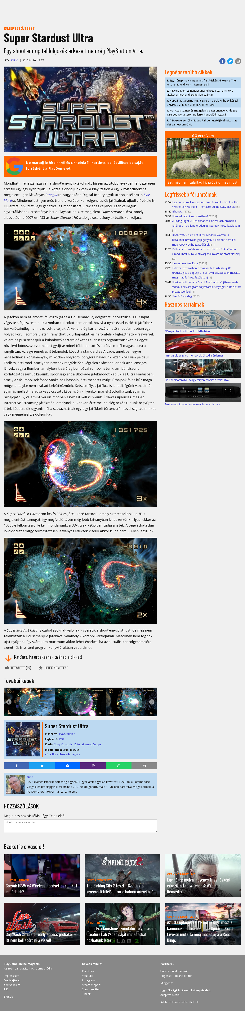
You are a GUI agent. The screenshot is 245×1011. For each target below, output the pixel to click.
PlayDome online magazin (22, 964)
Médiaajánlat (12, 980)
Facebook (88, 971)
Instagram (88, 980)
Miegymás (166, 983)
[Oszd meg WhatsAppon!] (118, 765)
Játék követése (55, 668)
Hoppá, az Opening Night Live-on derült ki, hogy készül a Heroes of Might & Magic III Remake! (202, 102)
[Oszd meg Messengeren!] (67, 765)
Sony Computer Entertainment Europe (77, 744)
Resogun (52, 194)
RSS (6, 989)
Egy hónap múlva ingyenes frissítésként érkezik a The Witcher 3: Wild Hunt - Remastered (201, 82)
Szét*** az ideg (182, 296)
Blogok (8, 996)
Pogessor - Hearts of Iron (176, 976)
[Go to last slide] (8, 702)
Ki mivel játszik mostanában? (190, 216)
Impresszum (11, 976)
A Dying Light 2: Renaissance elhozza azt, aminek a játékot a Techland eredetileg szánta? (200, 92)
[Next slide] (151, 702)
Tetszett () (20, 668)
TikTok (86, 994)
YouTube (87, 976)
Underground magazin (174, 971)
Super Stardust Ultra (66, 725)
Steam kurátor (91, 989)
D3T (62, 739)
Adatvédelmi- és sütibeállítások (179, 1002)
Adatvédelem (12, 985)
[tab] (79, 713)
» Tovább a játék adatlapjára (62, 754)
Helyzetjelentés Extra (185, 263)
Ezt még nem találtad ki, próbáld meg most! (202, 182)
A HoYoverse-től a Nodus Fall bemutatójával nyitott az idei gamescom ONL (202, 122)
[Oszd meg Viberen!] (93, 765)
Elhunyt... (177, 211)
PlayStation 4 (67, 734)
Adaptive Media (170, 995)
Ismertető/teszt (19, 28)
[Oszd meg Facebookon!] (222, 61)
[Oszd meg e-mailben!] (238, 61)
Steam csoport (91, 985)
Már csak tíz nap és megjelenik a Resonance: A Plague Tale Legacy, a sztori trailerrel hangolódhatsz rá (202, 112)
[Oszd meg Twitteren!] (230, 61)
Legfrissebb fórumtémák (191, 194)
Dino (14, 60)
